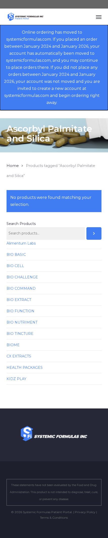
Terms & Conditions (54, 517)
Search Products (21, 223)
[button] (98, 16)
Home (13, 165)
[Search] (93, 233)
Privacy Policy (85, 512)
